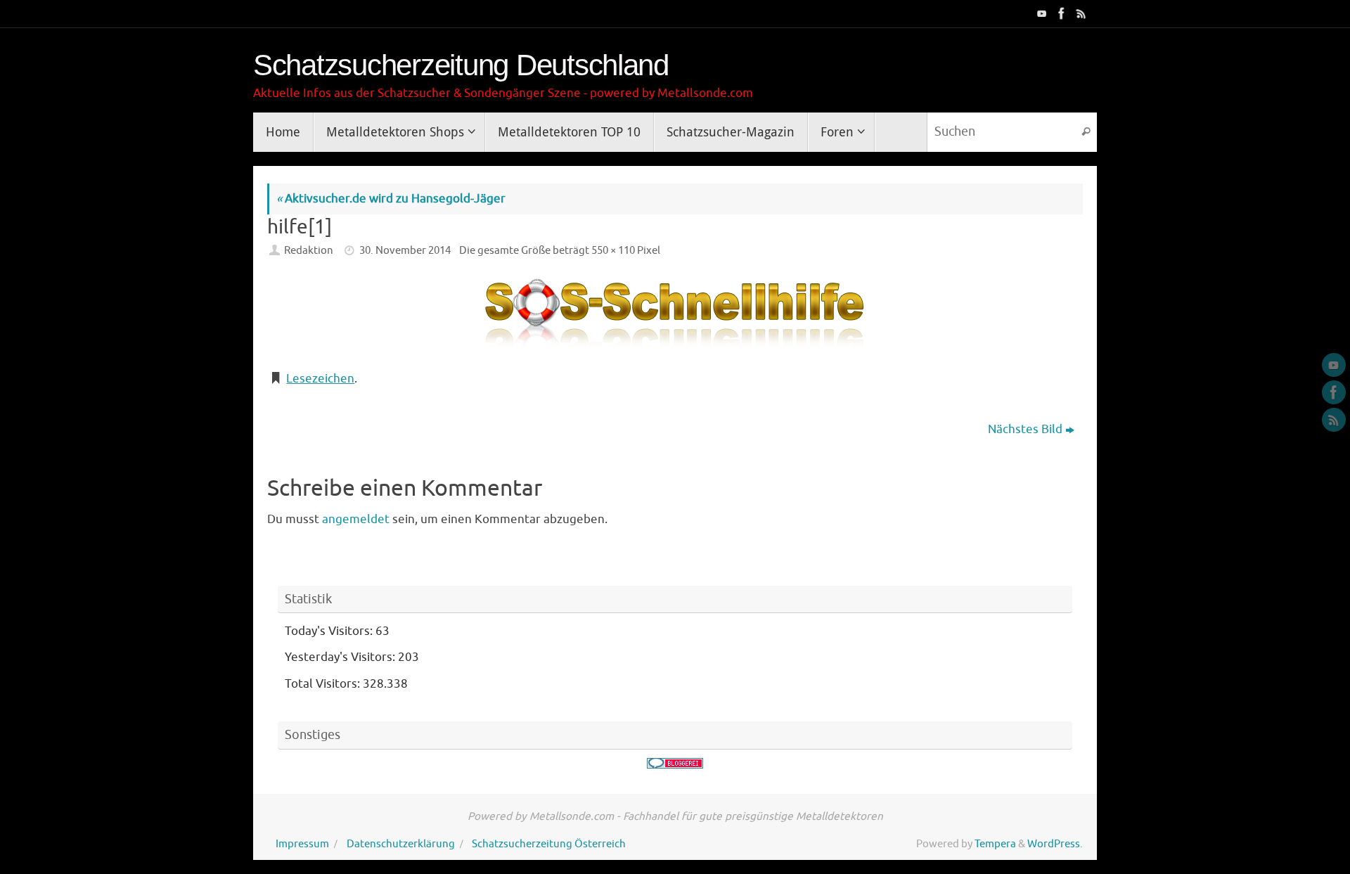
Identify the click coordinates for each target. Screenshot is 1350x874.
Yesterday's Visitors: (341, 657)
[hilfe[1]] (675, 316)
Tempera (995, 844)
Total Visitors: (324, 683)
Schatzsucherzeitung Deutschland (461, 65)
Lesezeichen (320, 378)
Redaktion (308, 250)
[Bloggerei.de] (675, 763)
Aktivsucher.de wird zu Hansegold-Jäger (391, 198)
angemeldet (356, 519)
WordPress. (1055, 844)
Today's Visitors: (330, 631)
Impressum (302, 844)
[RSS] (1080, 13)
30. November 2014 (405, 250)
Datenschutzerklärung (401, 844)
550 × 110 (613, 250)
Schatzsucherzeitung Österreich (549, 844)
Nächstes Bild (1025, 429)
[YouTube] (1040, 13)
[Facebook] (1060, 13)
